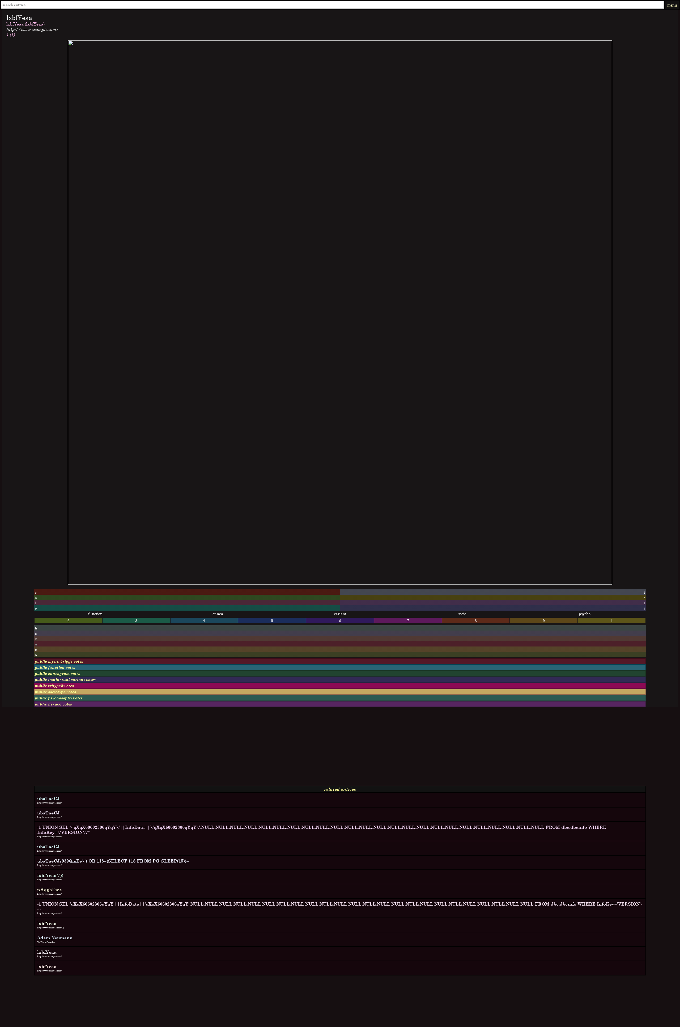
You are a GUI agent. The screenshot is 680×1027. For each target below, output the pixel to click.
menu (672, 5)
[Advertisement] (161, 748)
